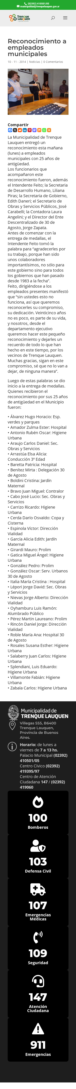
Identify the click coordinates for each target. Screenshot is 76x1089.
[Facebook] (10, 130)
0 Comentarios (53, 62)
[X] (15, 130)
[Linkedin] (25, 130)
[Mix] (39, 130)
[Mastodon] (34, 130)
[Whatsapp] (44, 130)
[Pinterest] (30, 130)
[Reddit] (20, 130)
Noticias (34, 62)
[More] (49, 130)
